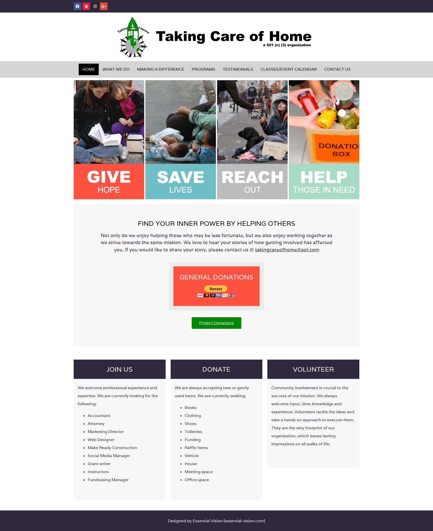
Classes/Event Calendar (289, 69)
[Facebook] (77, 6)
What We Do (116, 69)
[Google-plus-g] (103, 6)
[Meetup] (86, 6)
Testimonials (238, 69)
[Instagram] (95, 6)
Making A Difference (160, 69)
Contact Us (337, 69)
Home (88, 69)
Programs (203, 69)
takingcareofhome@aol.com (287, 250)
